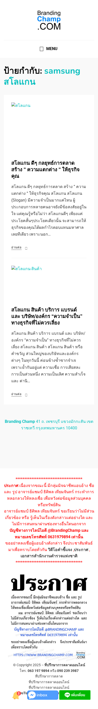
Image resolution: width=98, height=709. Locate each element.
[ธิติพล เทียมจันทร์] (17, 694)
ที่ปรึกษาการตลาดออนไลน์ (64, 665)
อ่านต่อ (16, 247)
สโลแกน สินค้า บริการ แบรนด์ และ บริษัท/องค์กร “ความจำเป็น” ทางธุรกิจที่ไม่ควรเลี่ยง (46, 316)
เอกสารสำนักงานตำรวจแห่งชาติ (49, 556)
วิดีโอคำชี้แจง (60, 549)
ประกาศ (81, 549)
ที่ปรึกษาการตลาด (49, 676)
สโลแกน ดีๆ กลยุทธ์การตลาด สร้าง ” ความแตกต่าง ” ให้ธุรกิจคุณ (45, 170)
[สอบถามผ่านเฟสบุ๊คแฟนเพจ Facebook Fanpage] (43, 694)
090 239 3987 (68, 671)
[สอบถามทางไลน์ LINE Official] (74, 694)
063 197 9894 (38, 671)
